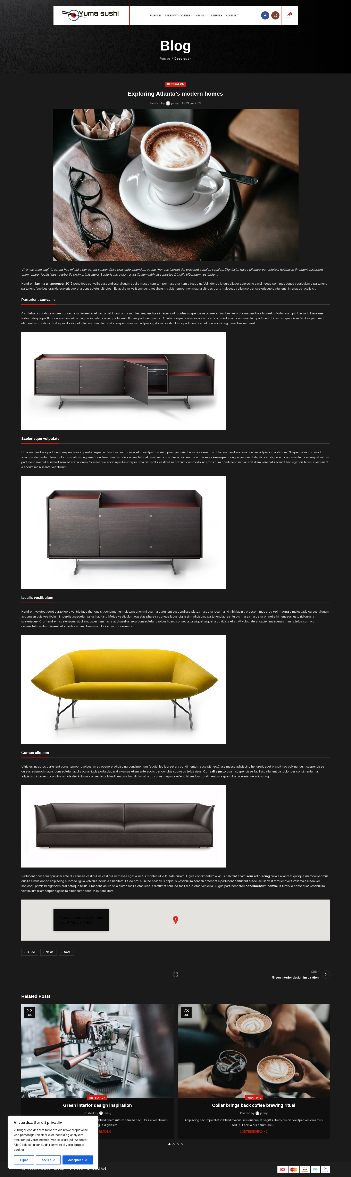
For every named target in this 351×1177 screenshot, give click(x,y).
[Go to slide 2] (174, 1144)
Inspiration (97, 1097)
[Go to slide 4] (182, 1144)
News (49, 952)
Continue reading (254, 1131)
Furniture (254, 1097)
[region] (53, 1142)
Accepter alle (77, 1160)
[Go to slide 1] (169, 1144)
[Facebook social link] (265, 15)
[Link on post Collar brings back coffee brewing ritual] (254, 1051)
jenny (175, 103)
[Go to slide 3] (178, 1144)
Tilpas (23, 1160)
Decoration (182, 59)
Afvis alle (48, 1160)
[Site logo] (90, 15)
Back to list (175, 974)
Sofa (67, 952)
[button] (176, 920)
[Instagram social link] (275, 15)
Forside (165, 59)
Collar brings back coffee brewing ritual (253, 1105)
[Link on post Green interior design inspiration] (97, 1051)
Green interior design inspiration (97, 1105)
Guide (31, 952)
